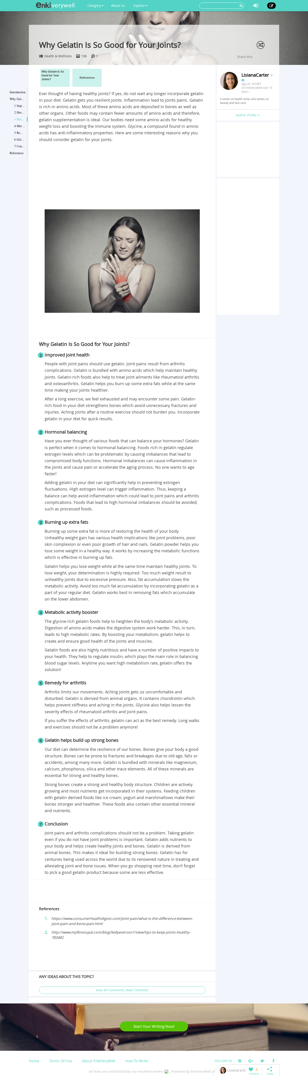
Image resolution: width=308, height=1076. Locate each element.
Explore (139, 5)
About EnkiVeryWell (98, 1060)
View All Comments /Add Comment (122, 990)
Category (94, 5)
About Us (118, 5)
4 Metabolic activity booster (19, 126)
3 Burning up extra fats (19, 119)
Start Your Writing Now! (154, 1026)
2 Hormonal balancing (19, 112)
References (16, 153)
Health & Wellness (58, 56)
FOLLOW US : (224, 1061)
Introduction (17, 92)
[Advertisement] (122, 176)
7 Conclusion (19, 146)
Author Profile (246, 115)
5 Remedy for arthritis (19, 132)
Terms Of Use (60, 1060)
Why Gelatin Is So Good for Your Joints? (17, 99)
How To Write (136, 1060)
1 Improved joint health (19, 105)
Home (34, 1060)
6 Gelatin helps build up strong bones (19, 139)
